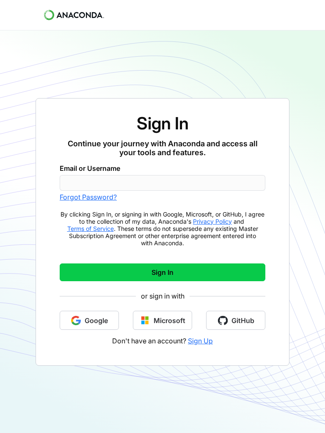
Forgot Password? (88, 197)
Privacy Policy (212, 221)
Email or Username (90, 168)
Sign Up (200, 341)
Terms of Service (90, 228)
